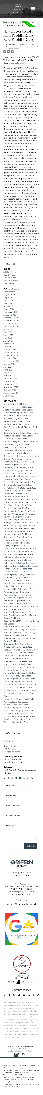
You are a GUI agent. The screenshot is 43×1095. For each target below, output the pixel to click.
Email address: (12, 806)
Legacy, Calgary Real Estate (16, 546)
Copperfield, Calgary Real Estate (18, 470)
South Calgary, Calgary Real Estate (19, 679)
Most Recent (9, 292)
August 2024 (9, 364)
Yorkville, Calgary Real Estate (16, 722)
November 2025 (10, 321)
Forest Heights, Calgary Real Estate (19, 511)
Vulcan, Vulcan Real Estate (15, 705)
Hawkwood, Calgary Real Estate (18, 517)
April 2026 (8, 306)
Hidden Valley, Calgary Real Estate (19, 526)
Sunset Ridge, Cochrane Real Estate (19, 690)
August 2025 (9, 329)
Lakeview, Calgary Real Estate (17, 540)
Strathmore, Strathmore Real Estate (19, 684)
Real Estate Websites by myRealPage (21, 1051)
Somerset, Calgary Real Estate (17, 676)
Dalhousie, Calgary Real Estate (17, 491)
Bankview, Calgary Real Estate (17, 419)
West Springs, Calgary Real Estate (18, 711)
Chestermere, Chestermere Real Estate (21, 456)
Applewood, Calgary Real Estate (18, 410)
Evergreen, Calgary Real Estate (17, 508)
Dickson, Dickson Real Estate (16, 497)
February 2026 (10, 312)
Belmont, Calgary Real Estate (16, 421)
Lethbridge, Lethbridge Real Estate (19, 549)
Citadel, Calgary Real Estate (16, 465)
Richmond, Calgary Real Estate (17, 601)
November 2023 (10, 387)
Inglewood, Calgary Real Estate (17, 534)
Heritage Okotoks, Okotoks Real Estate (21, 523)
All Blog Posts (9, 272)
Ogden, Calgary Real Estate (16, 580)
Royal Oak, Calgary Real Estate (17, 604)
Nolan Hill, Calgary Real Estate (17, 577)
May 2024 (7, 373)
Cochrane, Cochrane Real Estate (18, 468)
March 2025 (8, 344)
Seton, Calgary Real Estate (15, 658)
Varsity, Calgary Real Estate (15, 702)
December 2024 (10, 352)
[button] (4, 778)
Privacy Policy (21, 1048)
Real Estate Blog (11, 281)
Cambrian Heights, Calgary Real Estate (21, 442)
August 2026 (9, 295)
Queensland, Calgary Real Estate (18, 598)
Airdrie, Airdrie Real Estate (15, 404)
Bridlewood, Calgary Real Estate (18, 436)
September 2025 (11, 326)
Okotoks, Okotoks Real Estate (17, 583)
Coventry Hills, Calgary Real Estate (19, 476)
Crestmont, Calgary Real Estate (17, 485)
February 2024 (10, 379)
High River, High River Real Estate (18, 528)
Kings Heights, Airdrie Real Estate (18, 537)
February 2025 (10, 347)
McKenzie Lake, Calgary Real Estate (19, 563)
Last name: (11, 796)
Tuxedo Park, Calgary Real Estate (18, 699)
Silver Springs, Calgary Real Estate (19, 667)
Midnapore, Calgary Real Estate (17, 569)
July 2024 (7, 367)
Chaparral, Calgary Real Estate (17, 453)
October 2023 (9, 390)
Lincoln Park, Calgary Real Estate (18, 551)
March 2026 (8, 309)
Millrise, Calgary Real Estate (15, 572)
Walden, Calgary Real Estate (16, 708)
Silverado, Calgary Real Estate (17, 670)
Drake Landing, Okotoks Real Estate (19, 502)
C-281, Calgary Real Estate (15, 439)
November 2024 (10, 355)
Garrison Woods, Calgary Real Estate (20, 514)
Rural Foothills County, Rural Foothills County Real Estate (21, 47)
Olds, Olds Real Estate (13, 586)
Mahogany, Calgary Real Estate (17, 557)
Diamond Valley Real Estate (16, 494)
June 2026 (8, 300)
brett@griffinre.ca (11, 752)
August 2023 (9, 396)
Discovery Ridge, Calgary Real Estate (20, 499)
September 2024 (11, 361)
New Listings (9, 275)
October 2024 (9, 358)
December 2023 (10, 384)
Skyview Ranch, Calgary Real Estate (19, 673)
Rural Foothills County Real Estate (19, 612)
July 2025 (7, 332)
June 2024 (8, 370)
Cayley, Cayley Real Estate (15, 447)
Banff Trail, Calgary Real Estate (17, 416)
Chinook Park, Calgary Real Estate (19, 459)
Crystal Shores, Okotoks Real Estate (19, 488)
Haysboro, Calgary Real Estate (17, 520)
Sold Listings (9, 283)
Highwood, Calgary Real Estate (17, 531)
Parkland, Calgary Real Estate (17, 592)
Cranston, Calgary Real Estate (16, 479)
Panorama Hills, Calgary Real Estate (19, 589)
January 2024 (9, 381)
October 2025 (9, 323)
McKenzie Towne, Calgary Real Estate (20, 566)
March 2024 (8, 376)
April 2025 (8, 341)
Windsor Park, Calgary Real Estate (19, 716)
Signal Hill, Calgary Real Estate (17, 664)
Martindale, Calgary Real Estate (17, 560)
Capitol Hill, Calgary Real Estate (17, 444)
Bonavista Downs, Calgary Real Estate (20, 433)
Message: (10, 826)
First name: (11, 785)
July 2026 (7, 297)
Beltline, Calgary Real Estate (16, 424)
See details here (18, 63)
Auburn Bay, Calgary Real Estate (18, 413)
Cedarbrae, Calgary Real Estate (17, 450)
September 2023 (11, 393)
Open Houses (9, 278)
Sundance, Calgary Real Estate (17, 687)
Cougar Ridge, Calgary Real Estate (19, 473)
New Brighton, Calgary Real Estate (19, 575)
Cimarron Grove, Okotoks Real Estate (20, 462)
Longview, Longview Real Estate (18, 554)
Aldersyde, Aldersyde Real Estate (18, 407)
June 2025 (8, 335)
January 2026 (9, 315)
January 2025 (9, 350)
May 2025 (7, 338)
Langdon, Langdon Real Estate (17, 543)
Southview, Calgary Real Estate (17, 682)
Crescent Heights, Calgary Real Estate (20, 482)
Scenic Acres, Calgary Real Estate (18, 656)
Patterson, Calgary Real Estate (17, 595)
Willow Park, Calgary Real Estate (18, 713)
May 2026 (7, 303)
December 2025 (10, 318)
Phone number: (13, 816)
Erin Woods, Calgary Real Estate (18, 505)
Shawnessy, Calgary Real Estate (17, 661)
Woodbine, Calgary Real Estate (17, 719)
